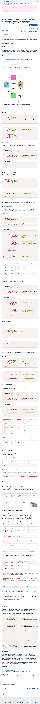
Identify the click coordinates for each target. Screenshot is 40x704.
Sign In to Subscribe (33, 25)
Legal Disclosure (18, 702)
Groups (9, 3)
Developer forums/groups (20, 6)
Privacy (5, 702)
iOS (15, 684)
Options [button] (29, 26)
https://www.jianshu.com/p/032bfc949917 (9, 670)
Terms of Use (9, 702)
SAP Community (4, 3)
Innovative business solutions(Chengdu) (8, 684)
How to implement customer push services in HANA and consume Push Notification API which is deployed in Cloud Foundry (19, 21)
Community (8, 1)
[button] (33, 31)
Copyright (13, 702)
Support (27, 702)
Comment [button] (35, 688)
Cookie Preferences (33, 702)
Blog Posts (29, 3)
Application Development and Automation (21, 3)
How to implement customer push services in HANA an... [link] (10, 4)
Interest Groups (12, 3)
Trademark (23, 702)
